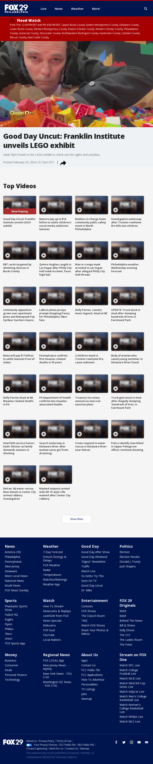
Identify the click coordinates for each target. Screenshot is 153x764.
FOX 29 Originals (127, 603)
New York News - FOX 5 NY (57, 675)
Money (11, 654)
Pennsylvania (13, 561)
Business (10, 660)
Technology (12, 679)
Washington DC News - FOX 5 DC (57, 683)
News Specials (52, 620)
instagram (131, 742)
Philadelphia (12, 557)
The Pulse (126, 644)
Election (125, 552)
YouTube (49, 635)
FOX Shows (88, 611)
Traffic (85, 566)
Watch (48, 600)
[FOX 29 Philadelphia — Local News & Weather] (18, 8)
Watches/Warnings (55, 579)
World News (13, 585)
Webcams (49, 625)
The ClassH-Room (93, 616)
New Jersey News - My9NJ (55, 667)
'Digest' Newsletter (93, 561)
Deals (8, 670)
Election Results (130, 557)
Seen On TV (88, 581)
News (10, 546)
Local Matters (52, 640)
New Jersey (12, 566)
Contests (87, 606)
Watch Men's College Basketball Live (133, 698)
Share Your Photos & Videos (95, 632)
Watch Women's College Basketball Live (131, 708)
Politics (126, 546)
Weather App (51, 584)
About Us (89, 654)
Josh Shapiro (128, 566)
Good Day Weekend (94, 557)
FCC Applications (92, 675)
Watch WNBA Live (131, 717)
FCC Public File (90, 670)
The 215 (125, 635)
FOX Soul (49, 630)
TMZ (84, 620)
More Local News (16, 576)
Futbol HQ (11, 614)
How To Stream (53, 606)
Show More (76, 519)
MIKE (123, 611)
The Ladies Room (131, 640)
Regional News (56, 654)
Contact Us (88, 665)
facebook (116, 742)
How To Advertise (92, 679)
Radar (47, 570)
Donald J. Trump (130, 561)
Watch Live (88, 571)
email (146, 742)
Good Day (90, 546)
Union (8, 638)
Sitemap (86, 699)
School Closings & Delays (54, 558)
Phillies (9, 629)
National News (14, 581)
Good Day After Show (95, 552)
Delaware (11, 571)
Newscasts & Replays (57, 611)
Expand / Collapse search (145, 9)
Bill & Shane (127, 625)
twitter (124, 742)
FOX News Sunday (16, 590)
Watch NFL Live (130, 665)
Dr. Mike (86, 590)
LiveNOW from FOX (56, 616)
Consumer (11, 665)
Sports (11, 600)
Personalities (89, 684)
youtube (139, 742)
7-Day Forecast (53, 552)
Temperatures (52, 575)
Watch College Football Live (129, 671)
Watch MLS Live (130, 721)
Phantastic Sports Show (16, 608)
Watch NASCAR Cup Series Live (132, 685)
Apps (84, 660)
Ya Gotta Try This (92, 576)
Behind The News (131, 620)
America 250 (13, 552)
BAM (123, 616)
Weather (51, 546)
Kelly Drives (127, 630)
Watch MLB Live (130, 678)
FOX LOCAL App (53, 660)
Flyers (8, 624)
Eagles (9, 619)
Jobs (84, 694)
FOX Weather (51, 565)
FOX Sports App (15, 643)
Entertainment (94, 600)
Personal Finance (16, 675)
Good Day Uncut (92, 585)
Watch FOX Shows (93, 625)
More (96, 9)
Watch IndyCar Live (132, 691)
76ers (8, 634)
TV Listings (88, 689)
